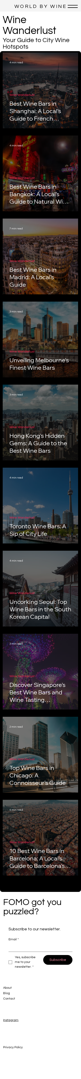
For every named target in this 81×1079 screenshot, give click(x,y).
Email (14, 939)
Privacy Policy (13, 1047)
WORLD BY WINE (40, 6)
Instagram (10, 1020)
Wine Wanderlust (22, 95)
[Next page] (53, 883)
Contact (9, 998)
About (7, 987)
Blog (6, 993)
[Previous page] (28, 883)
